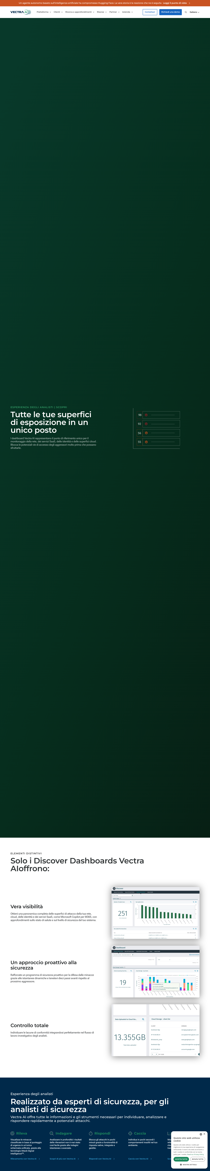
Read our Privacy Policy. (195, 1154)
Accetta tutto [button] (181, 1159)
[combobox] (201, 1134)
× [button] (204, 1134)
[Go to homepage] (20, 12)
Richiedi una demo (170, 12)
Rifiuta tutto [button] (197, 1159)
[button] (194, 12)
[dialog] (189, 1150)
